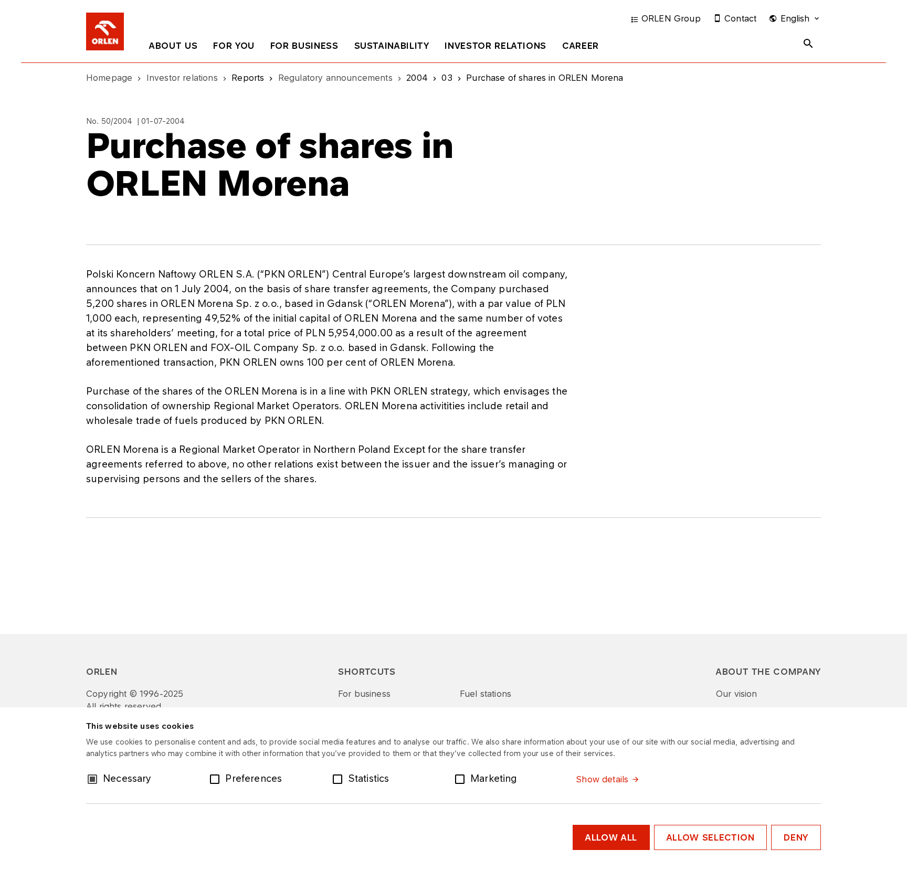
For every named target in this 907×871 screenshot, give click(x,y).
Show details (602, 779)
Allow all (611, 837)
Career (580, 45)
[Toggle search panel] (808, 43)
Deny (796, 837)
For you (233, 45)
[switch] (216, 778)
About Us (173, 45)
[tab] (173, 47)
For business (304, 45)
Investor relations (495, 45)
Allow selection (711, 837)
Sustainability (391, 45)
